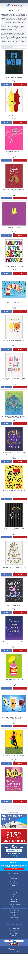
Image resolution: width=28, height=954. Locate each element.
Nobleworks (14, 901)
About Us (14, 926)
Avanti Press (14, 897)
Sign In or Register (14, 912)
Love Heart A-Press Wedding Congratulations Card (14, 529)
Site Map (14, 935)
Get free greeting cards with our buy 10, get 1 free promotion (14, 1)
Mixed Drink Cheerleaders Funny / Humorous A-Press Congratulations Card (14, 718)
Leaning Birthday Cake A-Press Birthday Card (14, 302)
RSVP (14, 896)
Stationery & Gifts (14, 883)
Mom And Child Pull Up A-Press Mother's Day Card (14, 756)
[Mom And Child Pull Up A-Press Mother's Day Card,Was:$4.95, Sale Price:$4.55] (14, 742)
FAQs (14, 915)
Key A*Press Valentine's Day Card (14, 151)
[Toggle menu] (1, 5)
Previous (4, 806)
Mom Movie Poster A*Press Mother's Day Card (14, 793)
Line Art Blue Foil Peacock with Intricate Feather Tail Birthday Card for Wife (14, 417)
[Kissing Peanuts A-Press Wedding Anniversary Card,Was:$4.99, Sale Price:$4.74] (14, 176)
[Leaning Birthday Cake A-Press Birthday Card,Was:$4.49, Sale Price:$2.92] (14, 289)
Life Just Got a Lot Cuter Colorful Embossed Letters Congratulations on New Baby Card (14, 379)
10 (14, 809)
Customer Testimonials (14, 930)
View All (14, 906)
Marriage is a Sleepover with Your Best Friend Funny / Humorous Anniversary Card (14, 642)
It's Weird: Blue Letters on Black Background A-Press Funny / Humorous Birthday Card (14, 76)
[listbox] (22, 47)
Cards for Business (14, 881)
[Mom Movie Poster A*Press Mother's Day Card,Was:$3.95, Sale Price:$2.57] (14, 779)
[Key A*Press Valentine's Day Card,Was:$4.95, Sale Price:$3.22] (14, 138)
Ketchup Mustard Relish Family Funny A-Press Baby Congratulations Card (14, 114)
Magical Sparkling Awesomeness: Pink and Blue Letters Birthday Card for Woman (14, 604)
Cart (26, 5)
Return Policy (14, 919)
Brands (14, 886)
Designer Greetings (14, 892)
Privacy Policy (14, 931)
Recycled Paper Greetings (14, 904)
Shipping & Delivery (14, 917)
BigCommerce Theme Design (9, 951)
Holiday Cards (14, 878)
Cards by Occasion (14, 876)
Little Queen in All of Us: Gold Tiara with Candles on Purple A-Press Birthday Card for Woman (14, 453)
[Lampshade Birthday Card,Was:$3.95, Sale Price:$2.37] (14, 214)
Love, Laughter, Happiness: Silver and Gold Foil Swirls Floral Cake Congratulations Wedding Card (14, 566)
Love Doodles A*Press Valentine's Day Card (14, 490)
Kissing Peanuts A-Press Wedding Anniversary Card (14, 190)
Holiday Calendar (14, 920)
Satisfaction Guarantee (14, 928)
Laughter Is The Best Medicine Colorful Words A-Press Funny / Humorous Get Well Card (14, 265)
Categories (14, 885)
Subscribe (14, 868)
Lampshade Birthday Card (14, 227)
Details (20, 84)
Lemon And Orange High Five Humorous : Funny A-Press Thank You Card (14, 341)
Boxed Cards (14, 880)
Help (14, 914)
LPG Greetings (14, 899)
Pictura (14, 894)
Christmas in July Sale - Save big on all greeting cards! (14, 0)
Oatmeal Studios (14, 903)
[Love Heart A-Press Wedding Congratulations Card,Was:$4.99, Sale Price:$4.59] (14, 515)
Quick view (6, 84)
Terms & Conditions (14, 933)
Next (24, 809)
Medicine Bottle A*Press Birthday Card (14, 679)
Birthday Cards (14, 875)
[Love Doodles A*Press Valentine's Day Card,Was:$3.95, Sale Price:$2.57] (14, 477)
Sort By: (14, 46)
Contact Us (14, 936)
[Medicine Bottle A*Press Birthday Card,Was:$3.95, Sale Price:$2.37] (14, 666)
